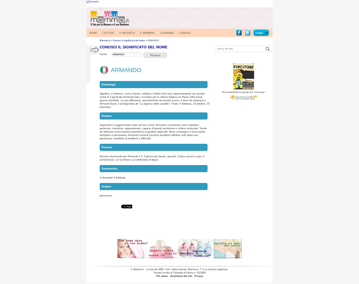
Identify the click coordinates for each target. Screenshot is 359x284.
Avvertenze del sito (181, 276)
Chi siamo (162, 276)
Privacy (198, 276)
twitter (248, 33)
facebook (239, 33)
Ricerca (155, 55)
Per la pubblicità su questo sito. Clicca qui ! (243, 92)
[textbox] (126, 54)
